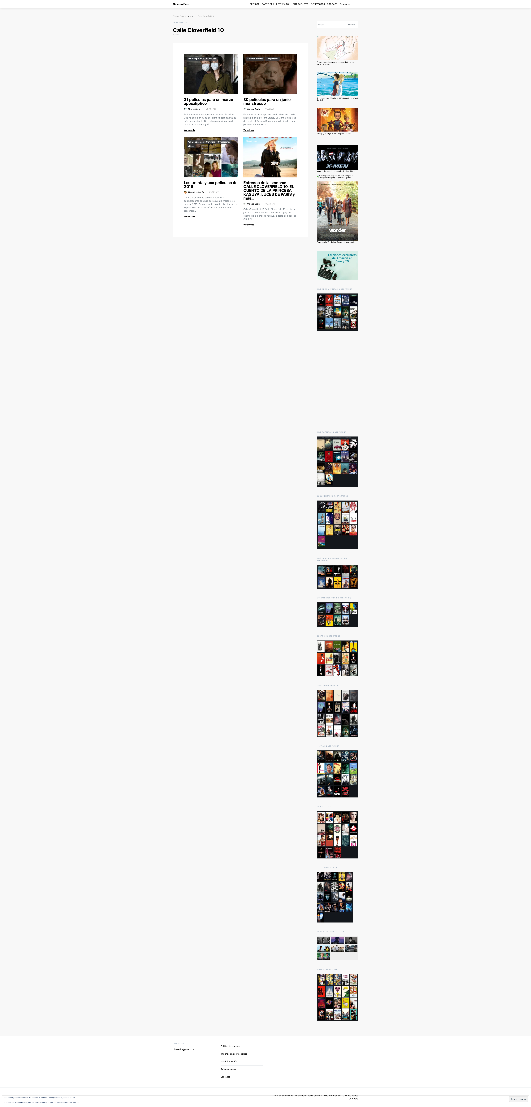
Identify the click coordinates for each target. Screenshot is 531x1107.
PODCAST (332, 4)
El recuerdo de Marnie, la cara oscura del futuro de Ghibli (337, 99)
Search (351, 24)
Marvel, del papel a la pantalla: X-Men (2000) (336, 171)
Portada (190, 16)
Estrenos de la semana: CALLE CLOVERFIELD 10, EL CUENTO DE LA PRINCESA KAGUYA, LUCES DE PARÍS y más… (269, 190)
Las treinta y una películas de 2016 (211, 184)
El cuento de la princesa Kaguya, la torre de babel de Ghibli (335, 63)
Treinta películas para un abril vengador (334, 178)
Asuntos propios (196, 58)
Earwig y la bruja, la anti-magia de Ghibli (334, 133)
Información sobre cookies (234, 1054)
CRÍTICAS (255, 4)
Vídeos (191, 146)
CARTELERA (268, 4)
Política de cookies (71, 1102)
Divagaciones (272, 58)
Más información (229, 1061)
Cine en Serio (181, 4)
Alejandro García (196, 192)
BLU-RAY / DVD (300, 4)
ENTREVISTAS (317, 4)
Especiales (345, 4)
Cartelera (210, 142)
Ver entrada (189, 130)
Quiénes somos (228, 1069)
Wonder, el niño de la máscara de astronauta (336, 242)
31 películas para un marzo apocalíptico (208, 101)
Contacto (225, 1076)
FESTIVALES (282, 4)
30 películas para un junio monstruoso (267, 101)
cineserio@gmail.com (184, 1049)
